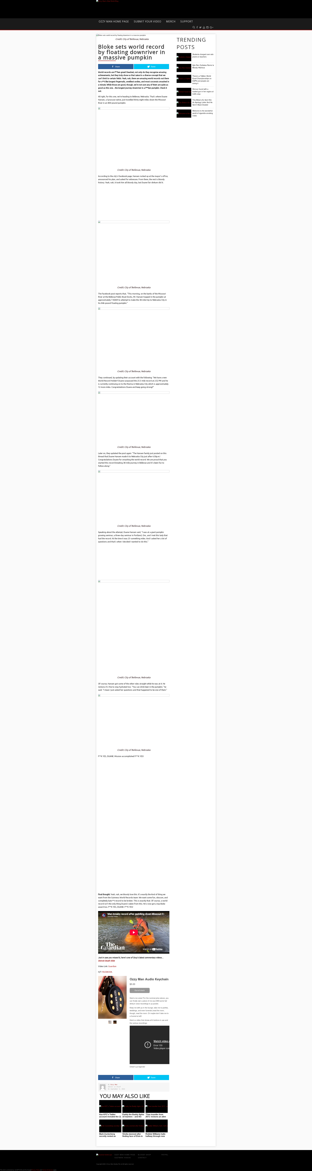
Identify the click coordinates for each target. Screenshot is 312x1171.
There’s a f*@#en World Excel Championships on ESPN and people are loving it (201, 79)
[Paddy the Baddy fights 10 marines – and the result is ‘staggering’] (133, 1106)
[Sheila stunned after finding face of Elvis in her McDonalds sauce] (133, 1126)
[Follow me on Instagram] (207, 27)
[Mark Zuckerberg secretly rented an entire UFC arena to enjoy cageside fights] (110, 1126)
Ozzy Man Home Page (114, 21)
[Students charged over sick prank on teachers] (183, 57)
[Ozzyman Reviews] (104, 1155)
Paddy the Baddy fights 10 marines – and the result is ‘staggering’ (133, 1116)
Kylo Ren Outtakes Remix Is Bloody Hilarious (203, 66)
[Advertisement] (133, 204)
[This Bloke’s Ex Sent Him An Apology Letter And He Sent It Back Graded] (183, 102)
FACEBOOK (107, 972)
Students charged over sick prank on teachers (202, 55)
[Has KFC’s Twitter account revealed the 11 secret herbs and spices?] (110, 1106)
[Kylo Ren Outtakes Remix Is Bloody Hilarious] (183, 68)
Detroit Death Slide (106, 961)
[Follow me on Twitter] (200, 27)
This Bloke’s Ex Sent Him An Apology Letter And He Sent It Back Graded (202, 102)
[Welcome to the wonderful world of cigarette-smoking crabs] (183, 113)
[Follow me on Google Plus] (211, 27)
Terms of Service (47, 1170)
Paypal (164, 1155)
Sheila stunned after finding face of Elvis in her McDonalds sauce (132, 1136)
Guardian (112, 966)
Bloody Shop (144, 1155)
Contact (142, 1157)
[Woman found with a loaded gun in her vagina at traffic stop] (183, 92)
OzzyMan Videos (122, 1157)
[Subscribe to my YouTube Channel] (204, 27)
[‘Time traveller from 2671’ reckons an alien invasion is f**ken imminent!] (156, 1106)
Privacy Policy (35, 1170)
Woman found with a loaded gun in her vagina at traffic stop (203, 91)
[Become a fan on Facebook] (197, 27)
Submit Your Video (147, 21)
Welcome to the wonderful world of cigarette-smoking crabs (202, 113)
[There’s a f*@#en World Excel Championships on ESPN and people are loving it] (183, 79)
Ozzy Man (114, 1084)
